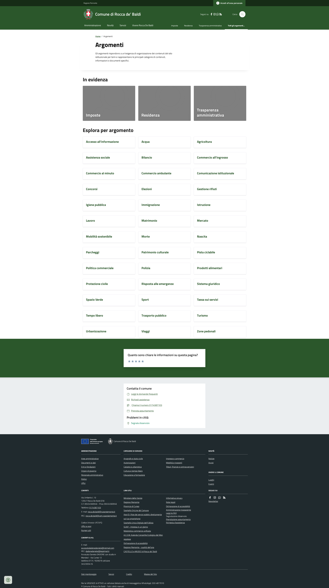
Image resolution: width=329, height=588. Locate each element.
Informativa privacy (174, 498)
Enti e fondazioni (88, 466)
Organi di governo (88, 470)
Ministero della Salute (133, 498)
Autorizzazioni (129, 462)
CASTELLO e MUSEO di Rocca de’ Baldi (140, 551)
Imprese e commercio (175, 458)
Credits (129, 574)
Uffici (83, 483)
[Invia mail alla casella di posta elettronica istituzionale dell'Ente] (101, 512)
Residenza (188, 25)
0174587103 (95, 507)
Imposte (174, 25)
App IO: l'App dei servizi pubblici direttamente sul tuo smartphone (143, 516)
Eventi (211, 484)
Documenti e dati (88, 462)
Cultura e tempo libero (133, 470)
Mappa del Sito (150, 574)
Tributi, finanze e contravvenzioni (180, 466)
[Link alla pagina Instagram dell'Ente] (214, 497)
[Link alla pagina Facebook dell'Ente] (210, 497)
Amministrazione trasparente (178, 509)
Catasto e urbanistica (133, 466)
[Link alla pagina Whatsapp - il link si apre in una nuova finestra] (217, 14)
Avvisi (210, 462)
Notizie (211, 458)
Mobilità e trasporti (174, 462)
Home (97, 36)
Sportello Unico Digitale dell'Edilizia (138, 522)
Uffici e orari (86, 526)
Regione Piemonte (90, 3)
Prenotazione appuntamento (178, 519)
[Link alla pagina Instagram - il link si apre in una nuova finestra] (214, 14)
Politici (84, 479)
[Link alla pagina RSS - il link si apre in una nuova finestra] (220, 14)
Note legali (170, 502)
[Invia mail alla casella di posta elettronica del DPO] (97, 548)
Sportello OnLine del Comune (136, 510)
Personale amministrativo (92, 475)
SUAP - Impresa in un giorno (136, 526)
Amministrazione (92, 25)
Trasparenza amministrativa (210, 25)
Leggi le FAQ (171, 513)
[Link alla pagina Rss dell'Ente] (224, 497)
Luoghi (211, 479)
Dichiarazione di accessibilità (136, 543)
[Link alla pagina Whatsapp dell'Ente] (219, 497)
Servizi (123, 25)
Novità (110, 25)
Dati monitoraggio (88, 574)
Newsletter (213, 501)
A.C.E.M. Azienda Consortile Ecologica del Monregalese (143, 537)
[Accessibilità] (8, 580)
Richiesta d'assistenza (175, 522)
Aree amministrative (90, 458)
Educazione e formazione (134, 475)
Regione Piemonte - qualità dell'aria (139, 547)
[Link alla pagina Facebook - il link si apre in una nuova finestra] (211, 14)
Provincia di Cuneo (131, 506)
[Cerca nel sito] (241, 14)
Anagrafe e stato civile (133, 458)
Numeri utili (86, 530)
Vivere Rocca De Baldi (142, 25)
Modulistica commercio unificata (137, 530)
